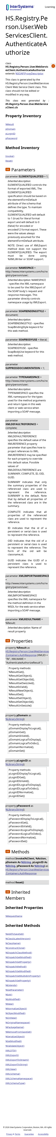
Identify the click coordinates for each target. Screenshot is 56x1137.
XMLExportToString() (16, 1064)
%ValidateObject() (14, 1045)
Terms (17, 1134)
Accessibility (43, 1134)
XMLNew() (11, 1069)
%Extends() (11, 985)
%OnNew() (11, 1017)
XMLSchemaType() (15, 1083)
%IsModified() (12, 999)
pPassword (11, 138)
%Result (9, 124)
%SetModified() (13, 1041)
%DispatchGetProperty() (18, 961)
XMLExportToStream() (17, 1059)
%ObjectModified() (15, 1013)
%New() (9, 1003)
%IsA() (8, 994)
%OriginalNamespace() (17, 1022)
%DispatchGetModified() (18, 957)
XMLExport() (12, 1055)
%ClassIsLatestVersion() (18, 938)
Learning (50, 7)
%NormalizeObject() (16, 1008)
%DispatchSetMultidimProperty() (23, 975)
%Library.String (14, 719)
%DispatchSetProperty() (18, 980)
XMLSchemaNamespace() (19, 1078)
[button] (7, 169)
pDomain (10, 128)
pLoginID (10, 133)
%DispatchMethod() (16, 966)
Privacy (9, 1134)
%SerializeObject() (15, 1036)
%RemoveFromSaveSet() (18, 1031)
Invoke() (9, 156)
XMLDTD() (10, 1050)
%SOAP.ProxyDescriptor (29, 73)
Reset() (9, 160)
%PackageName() (14, 1027)
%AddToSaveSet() (14, 933)
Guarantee (29, 1134)
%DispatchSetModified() (18, 971)
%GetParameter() (14, 989)
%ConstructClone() (15, 947)
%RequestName (13, 916)
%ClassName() (13, 943)
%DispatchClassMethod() (18, 952)
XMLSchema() (12, 1073)
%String (26, 862)
